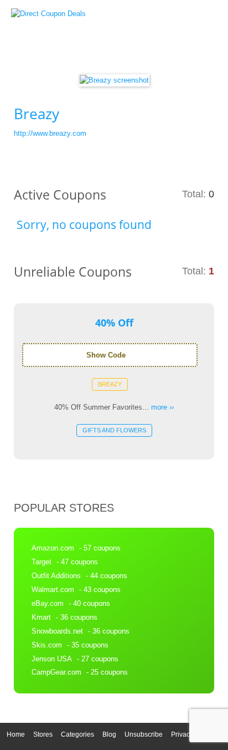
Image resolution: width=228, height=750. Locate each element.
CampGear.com (56, 672)
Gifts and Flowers (114, 430)
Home (16, 734)
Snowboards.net (57, 631)
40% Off (114, 322)
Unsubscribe (144, 734)
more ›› (162, 407)
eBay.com (48, 603)
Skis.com (47, 645)
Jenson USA (52, 659)
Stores (43, 734)
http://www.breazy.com (50, 133)
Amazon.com (53, 548)
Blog (109, 734)
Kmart (41, 617)
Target (41, 562)
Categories (77, 734)
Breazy (110, 384)
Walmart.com (53, 589)
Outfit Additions (56, 576)
